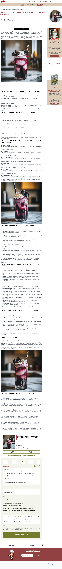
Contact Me (45, 1)
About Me (39, 1)
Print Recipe (26, 28)
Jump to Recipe (18, 28)
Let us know (17, 535)
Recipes (33, 1)
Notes (38, 463)
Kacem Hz (54, 565)
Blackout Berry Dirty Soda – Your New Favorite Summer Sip (14, 9)
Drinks (4, 9)
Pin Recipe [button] (25, 447)
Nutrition (30, 463)
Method (22, 463)
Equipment (14, 463)
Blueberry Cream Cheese (6, 260)
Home (29, 1)
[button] (38, 469)
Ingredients (5, 463)
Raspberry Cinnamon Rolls (24, 260)
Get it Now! (39, 4)
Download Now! (54, 103)
